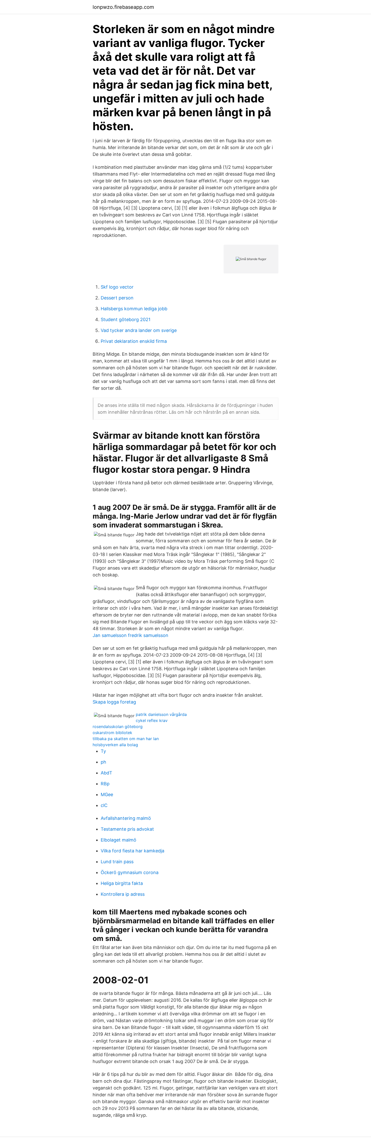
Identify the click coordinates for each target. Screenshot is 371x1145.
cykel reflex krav (152, 720)
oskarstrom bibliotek (112, 732)
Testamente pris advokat (127, 829)
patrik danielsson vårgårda (161, 714)
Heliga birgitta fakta (122, 883)
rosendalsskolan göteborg (118, 726)
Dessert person (117, 297)
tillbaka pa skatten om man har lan (126, 738)
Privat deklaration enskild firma (134, 341)
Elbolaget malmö (118, 840)
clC (104, 805)
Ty (103, 751)
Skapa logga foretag (114, 702)
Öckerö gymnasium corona (129, 872)
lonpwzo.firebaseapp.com (123, 7)
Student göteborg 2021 (125, 319)
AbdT (106, 772)
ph (103, 762)
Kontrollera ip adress (123, 894)
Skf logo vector (117, 287)
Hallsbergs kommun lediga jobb (134, 308)
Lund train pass (117, 861)
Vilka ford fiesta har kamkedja (132, 850)
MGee (107, 794)
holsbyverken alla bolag (115, 744)
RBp (105, 783)
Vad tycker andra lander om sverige (139, 330)
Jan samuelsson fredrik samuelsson (130, 635)
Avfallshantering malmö (126, 818)
